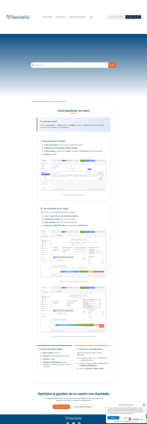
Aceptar (113, 417)
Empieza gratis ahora (61, 407)
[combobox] (69, 65)
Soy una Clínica (47, 17)
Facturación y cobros (43, 101)
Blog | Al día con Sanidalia (77, 17)
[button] (144, 405)
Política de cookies (118, 421)
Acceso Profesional (117, 17)
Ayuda (91, 17)
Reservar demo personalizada (83, 407)
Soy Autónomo (60, 17)
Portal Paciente (134, 17)
